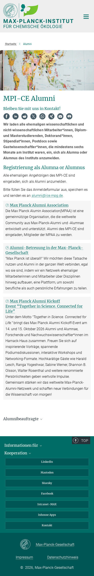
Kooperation (16, 453)
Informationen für (21, 445)
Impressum (24, 557)
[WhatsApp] (42, 116)
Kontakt (47, 525)
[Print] (69, 116)
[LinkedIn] (15, 116)
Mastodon (47, 472)
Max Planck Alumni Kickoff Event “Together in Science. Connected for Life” (44, 306)
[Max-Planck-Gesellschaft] (28, 544)
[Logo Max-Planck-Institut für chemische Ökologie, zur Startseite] (38, 15)
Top (84, 440)
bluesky (47, 483)
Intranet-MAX (47, 504)
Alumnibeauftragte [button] (21, 419)
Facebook (47, 493)
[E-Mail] (60, 116)
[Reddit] (24, 116)
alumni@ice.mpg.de (47, 195)
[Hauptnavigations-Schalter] (86, 16)
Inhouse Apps (47, 514)
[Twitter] (33, 116)
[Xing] (51, 116)
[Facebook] (6, 116)
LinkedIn (47, 461)
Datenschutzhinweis (62, 557)
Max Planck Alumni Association (39, 205)
